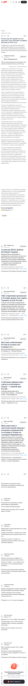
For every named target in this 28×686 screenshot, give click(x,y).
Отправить (4, 215)
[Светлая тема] (11, 2)
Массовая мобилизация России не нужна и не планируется (11, 344)
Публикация (16, 2)
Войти (23, 2)
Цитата (9, 210)
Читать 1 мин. (23, 315)
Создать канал (19, 2)
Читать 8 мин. (23, 269)
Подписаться (23, 56)
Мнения (3, 31)
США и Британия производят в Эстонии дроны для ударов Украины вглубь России (14, 298)
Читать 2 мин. (23, 455)
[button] (13, 2)
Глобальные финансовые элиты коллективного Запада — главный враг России (12, 385)
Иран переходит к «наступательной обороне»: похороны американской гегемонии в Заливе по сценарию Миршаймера (13, 430)
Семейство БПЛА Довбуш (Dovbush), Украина (12, 251)
